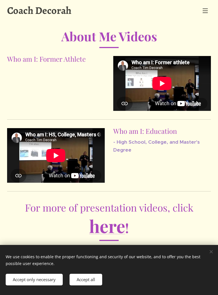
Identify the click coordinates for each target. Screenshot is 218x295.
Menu (205, 10)
